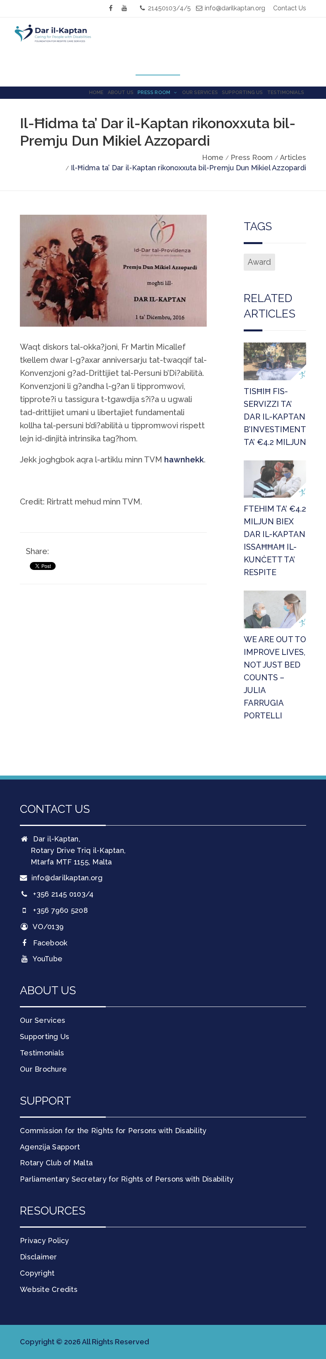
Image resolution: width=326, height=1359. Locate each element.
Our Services (200, 92)
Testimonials (285, 92)
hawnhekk (184, 459)
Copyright (37, 1273)
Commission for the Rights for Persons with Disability (113, 1130)
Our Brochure (43, 1069)
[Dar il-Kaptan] (59, 45)
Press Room (154, 92)
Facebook (49, 943)
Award (259, 262)
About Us (121, 92)
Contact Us (289, 8)
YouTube (46, 959)
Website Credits (49, 1289)
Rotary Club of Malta (56, 1163)
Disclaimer (38, 1257)
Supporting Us (242, 92)
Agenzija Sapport (50, 1147)
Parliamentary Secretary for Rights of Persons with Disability (126, 1179)
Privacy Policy (44, 1240)
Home (96, 92)
